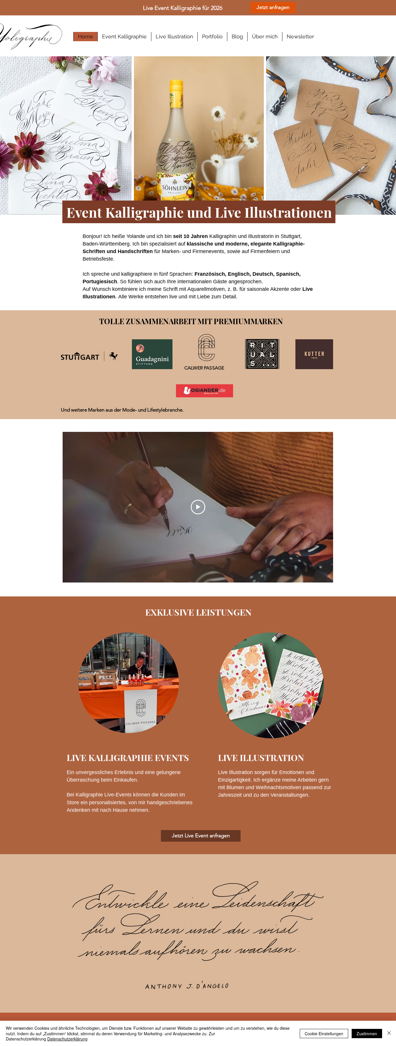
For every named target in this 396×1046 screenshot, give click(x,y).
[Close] (389, 1033)
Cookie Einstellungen (324, 1033)
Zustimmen (367, 1033)
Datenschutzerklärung (67, 1039)
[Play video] (198, 507)
